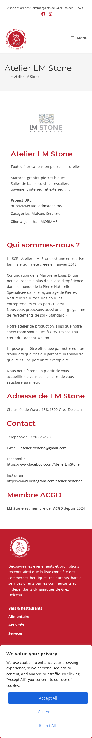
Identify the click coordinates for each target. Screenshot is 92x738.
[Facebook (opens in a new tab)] (43, 14)
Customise (47, 712)
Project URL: (21, 200)
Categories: (20, 213)
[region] (46, 691)
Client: (16, 221)
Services (15, 633)
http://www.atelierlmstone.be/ (36, 205)
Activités (16, 624)
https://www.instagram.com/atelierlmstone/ (44, 481)
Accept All (48, 698)
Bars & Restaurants (25, 608)
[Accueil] (7, 76)
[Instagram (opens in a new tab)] (49, 14)
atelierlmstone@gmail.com (43, 448)
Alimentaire (18, 616)
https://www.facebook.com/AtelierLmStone (43, 464)
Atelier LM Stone (26, 76)
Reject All (47, 726)
